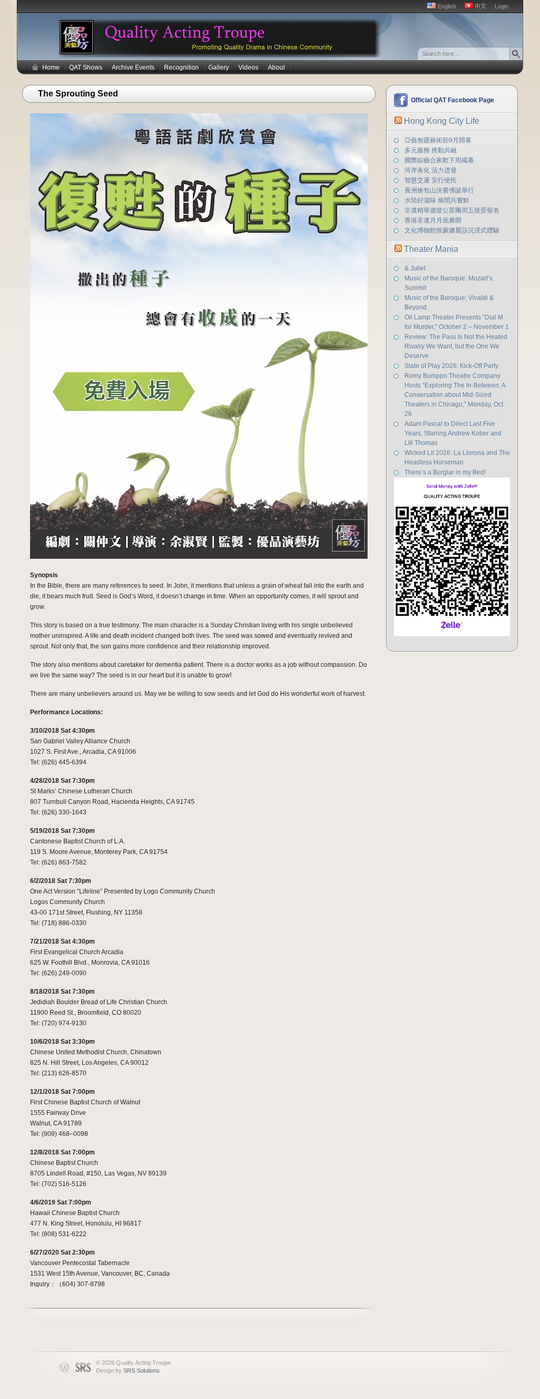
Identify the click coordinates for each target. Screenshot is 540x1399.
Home (51, 67)
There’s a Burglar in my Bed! (445, 472)
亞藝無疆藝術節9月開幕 (437, 140)
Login (501, 6)
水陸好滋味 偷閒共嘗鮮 (436, 200)
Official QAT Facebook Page (452, 100)
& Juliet (415, 268)
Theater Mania (431, 249)
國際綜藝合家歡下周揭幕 (439, 160)
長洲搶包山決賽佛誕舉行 (439, 190)
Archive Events (133, 67)
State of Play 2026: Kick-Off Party (451, 366)
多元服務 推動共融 (430, 150)
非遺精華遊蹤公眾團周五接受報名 (451, 210)
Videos (248, 67)
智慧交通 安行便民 (430, 180)
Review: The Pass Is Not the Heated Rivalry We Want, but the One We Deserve (455, 346)
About (276, 67)
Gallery (218, 67)
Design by (128, 1370)
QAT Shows (85, 67)
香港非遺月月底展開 (432, 220)
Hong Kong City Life (441, 120)
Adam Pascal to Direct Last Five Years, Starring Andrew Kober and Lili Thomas (453, 433)
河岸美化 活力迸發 (430, 170)
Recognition (181, 67)
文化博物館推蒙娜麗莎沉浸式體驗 (451, 230)
